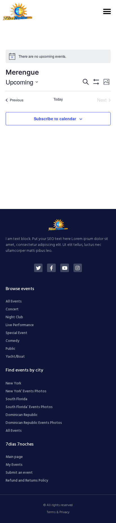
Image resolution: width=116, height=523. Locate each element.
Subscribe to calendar (55, 118)
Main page (14, 457)
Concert (12, 309)
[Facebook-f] (51, 268)
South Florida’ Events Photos (29, 407)
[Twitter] (38, 268)
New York (13, 383)
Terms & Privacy (58, 512)
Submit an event (19, 473)
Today (58, 99)
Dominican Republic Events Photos (34, 423)
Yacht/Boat (15, 357)
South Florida (16, 399)
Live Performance (20, 325)
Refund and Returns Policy (27, 481)
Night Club (14, 317)
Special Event (16, 333)
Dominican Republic (21, 415)
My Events (14, 465)
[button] (107, 11)
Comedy (12, 341)
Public (10, 349)
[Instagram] (77, 268)
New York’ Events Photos (26, 391)
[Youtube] (64, 268)
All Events (14, 301)
